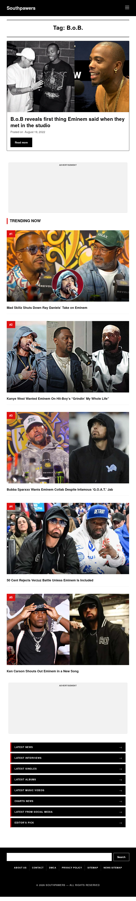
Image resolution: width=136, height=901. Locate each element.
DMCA (52, 867)
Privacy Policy (72, 867)
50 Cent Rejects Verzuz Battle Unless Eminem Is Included (50, 580)
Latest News (24, 747)
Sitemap (92, 867)
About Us (20, 867)
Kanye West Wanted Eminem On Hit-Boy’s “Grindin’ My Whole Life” (58, 398)
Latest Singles (26, 768)
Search (121, 857)
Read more (21, 142)
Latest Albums (25, 779)
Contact (38, 867)
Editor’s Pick (24, 822)
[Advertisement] (68, 189)
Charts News (24, 801)
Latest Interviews (28, 758)
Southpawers (21, 8)
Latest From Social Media (34, 811)
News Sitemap (113, 867)
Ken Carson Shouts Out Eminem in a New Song (43, 671)
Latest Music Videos (29, 790)
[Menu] (126, 8)
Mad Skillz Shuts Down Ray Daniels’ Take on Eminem (47, 308)
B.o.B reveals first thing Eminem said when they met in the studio (67, 122)
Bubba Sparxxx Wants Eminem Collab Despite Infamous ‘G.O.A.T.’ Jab (60, 489)
